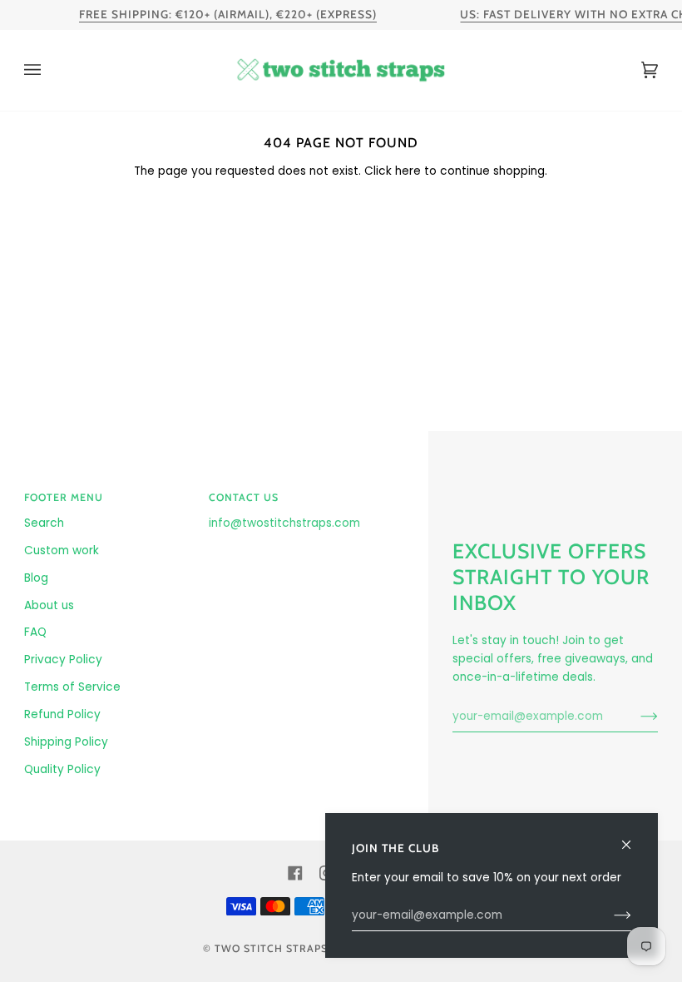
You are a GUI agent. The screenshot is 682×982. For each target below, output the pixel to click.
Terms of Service (72, 687)
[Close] (633, 837)
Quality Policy (62, 769)
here (408, 171)
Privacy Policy (63, 659)
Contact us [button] (244, 497)
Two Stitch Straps (271, 948)
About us (49, 605)
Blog (36, 578)
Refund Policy (62, 714)
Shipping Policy (66, 742)
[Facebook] (295, 872)
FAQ (35, 632)
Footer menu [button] (63, 497)
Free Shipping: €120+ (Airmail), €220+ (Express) (228, 14)
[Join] (636, 716)
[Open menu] (49, 70)
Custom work (61, 550)
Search (44, 523)
